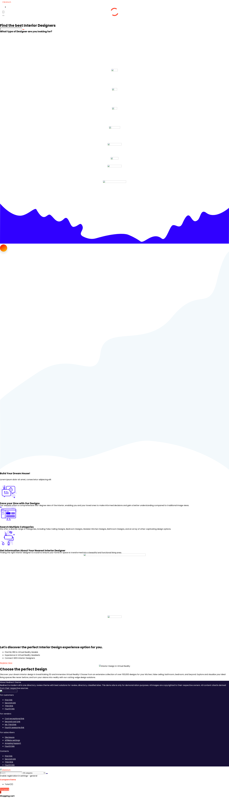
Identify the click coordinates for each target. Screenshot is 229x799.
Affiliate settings (12, 740)
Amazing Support (13, 743)
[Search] (3, 15)
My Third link (10, 724)
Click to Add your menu (19, 7)
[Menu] (3, 12)
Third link (9, 705)
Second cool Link (12, 721)
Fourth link (10, 708)
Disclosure (9, 737)
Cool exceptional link (14, 718)
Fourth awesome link (14, 727)
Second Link (10, 703)
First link (8, 700)
